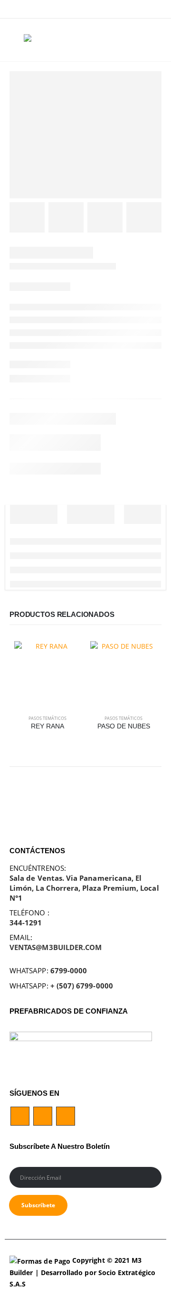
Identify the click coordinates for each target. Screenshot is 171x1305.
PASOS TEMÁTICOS (47, 718)
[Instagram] (155, 9)
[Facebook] (125, 9)
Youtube (42, 1116)
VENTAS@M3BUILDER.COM (56, 947)
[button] (17, 40)
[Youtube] (140, 9)
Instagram (65, 1116)
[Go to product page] (47, 674)
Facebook (19, 1116)
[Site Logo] (43, 40)
